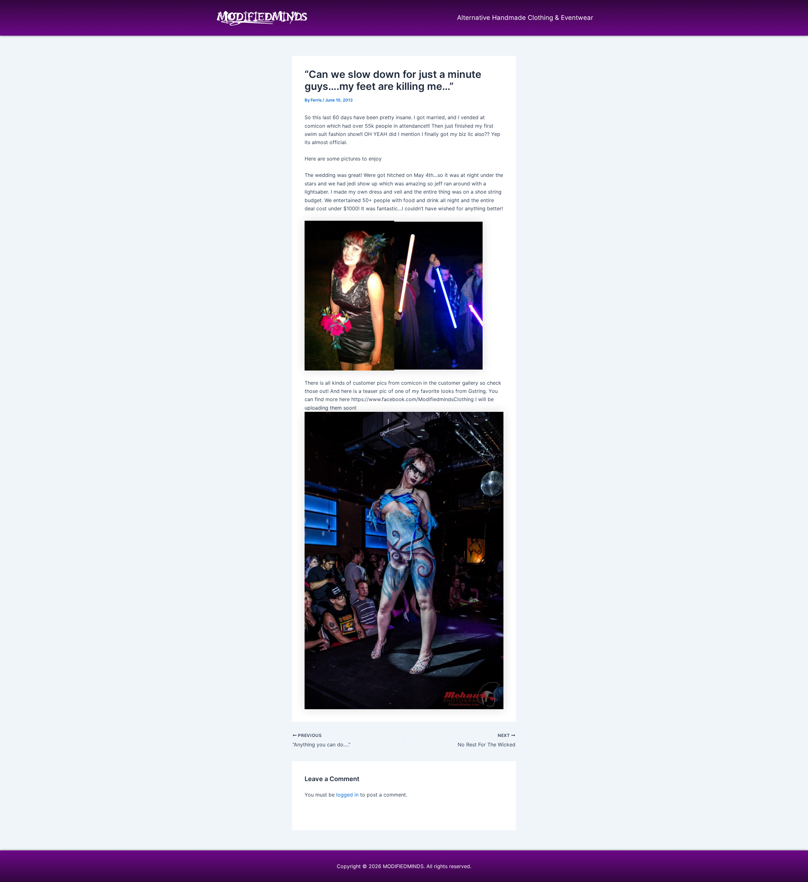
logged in (347, 794)
